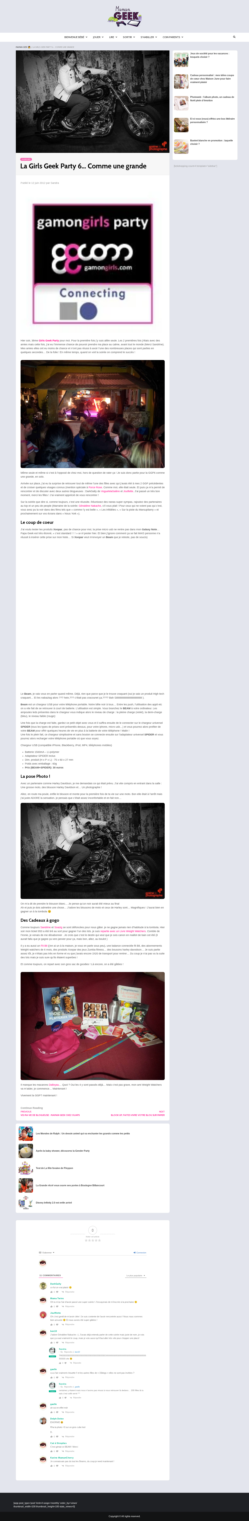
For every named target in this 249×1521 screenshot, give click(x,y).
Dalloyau (54, 1084)
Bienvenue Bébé (74, 37)
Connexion (141, 1252)
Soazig (58, 927)
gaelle (77, 1387)
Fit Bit (44, 945)
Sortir (127, 37)
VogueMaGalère (110, 491)
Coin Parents (171, 37)
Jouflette (128, 491)
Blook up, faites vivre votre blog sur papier (138, 1113)
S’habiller (147, 37)
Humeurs (26, 159)
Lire (111, 37)
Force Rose (95, 487)
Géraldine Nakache (90, 505)
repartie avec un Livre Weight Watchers (123, 931)
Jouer (96, 37)
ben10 (77, 1352)
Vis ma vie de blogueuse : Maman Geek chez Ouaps (50, 1113)
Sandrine (45, 927)
